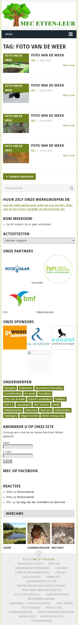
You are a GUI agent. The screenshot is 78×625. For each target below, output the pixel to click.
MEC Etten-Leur (43, 559)
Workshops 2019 (52, 616)
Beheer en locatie (30, 563)
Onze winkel (64, 603)
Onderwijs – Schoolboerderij (30, 603)
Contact (61, 572)
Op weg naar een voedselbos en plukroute (40, 502)
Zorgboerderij (41, 620)
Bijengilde (10, 388)
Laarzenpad (23, 404)
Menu (9, 34)
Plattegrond (30, 607)
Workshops (27, 616)
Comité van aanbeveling (32, 572)
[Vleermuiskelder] (38, 533)
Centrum (61, 568)
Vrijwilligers (10, 415)
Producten (53, 607)
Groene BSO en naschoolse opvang (41, 585)
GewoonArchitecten (41, 581)
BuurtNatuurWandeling (49, 388)
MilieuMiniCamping (41, 598)
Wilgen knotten (29, 415)
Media (56, 404)
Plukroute (31, 410)
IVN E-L (8, 404)
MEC (33, 60)
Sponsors (45, 410)
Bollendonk (25, 388)
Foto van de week (47, 55)
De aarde (30, 393)
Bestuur (54, 563)
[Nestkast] (63, 533)
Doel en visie (32, 576)
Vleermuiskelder (20, 612)
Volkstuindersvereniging (56, 612)
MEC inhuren (41, 404)
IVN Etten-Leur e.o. (27, 594)
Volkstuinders (62, 410)
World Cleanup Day (53, 415)
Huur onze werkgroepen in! (41, 590)
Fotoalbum (45, 393)
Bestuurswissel (25, 491)
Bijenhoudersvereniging (32, 568)
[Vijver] (14, 533)
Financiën (53, 576)
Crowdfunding (12, 393)
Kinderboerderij (57, 594)
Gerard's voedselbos (40, 399)
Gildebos (60, 399)
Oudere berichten (21, 176)
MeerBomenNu (13, 410)
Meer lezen (69, 65)
